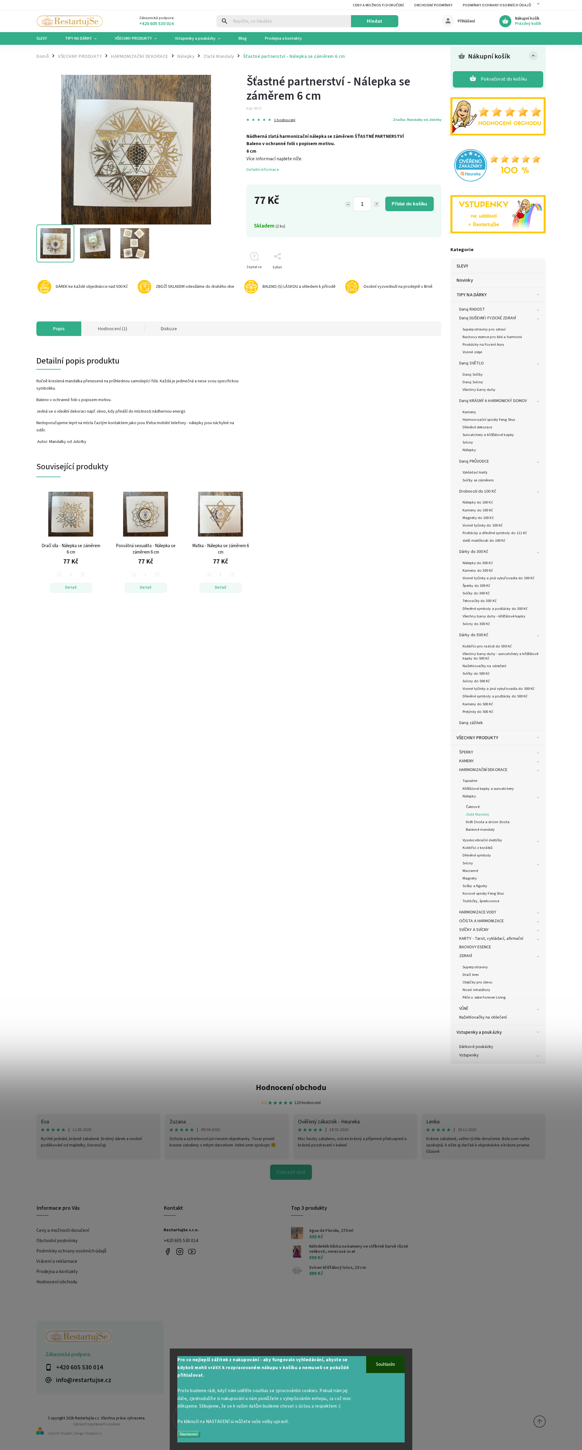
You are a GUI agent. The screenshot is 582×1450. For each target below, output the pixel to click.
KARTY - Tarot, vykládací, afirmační (491, 939)
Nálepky (469, 450)
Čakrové (473, 807)
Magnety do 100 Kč (478, 517)
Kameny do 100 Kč (478, 510)
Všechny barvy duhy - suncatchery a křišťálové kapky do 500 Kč (501, 656)
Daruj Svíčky (473, 374)
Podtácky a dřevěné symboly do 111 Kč (495, 533)
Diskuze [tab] (169, 328)
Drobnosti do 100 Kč (477, 491)
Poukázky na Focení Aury (483, 344)
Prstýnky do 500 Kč (478, 711)
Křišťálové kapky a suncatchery (488, 788)
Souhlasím (385, 1364)
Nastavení (189, 1434)
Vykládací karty (475, 472)
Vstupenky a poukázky (479, 1032)
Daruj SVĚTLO (471, 363)
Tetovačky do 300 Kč (480, 601)
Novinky (465, 280)
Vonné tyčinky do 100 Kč (483, 525)
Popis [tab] (59, 328)
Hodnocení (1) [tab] (112, 328)
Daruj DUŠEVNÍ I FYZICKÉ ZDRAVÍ (487, 318)
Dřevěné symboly (477, 855)
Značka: (417, 119)
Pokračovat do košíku (504, 79)
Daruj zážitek (471, 723)
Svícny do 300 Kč (476, 624)
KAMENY (466, 761)
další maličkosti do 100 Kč (484, 540)
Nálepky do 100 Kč (478, 502)
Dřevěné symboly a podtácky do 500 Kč (495, 696)
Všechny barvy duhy (479, 389)
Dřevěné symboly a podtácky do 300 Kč (495, 608)
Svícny (468, 442)
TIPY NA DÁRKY (472, 294)
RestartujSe (192, 1251)
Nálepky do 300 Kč (478, 563)
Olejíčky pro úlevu (477, 982)
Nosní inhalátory (476, 990)
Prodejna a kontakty (57, 1271)
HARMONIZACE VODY (478, 912)
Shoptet (66, 1433)
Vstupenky (469, 1055)
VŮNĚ (463, 1009)
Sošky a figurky (475, 886)
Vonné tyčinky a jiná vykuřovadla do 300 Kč (498, 578)
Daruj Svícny (473, 382)
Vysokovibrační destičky (482, 840)
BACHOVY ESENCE (475, 947)
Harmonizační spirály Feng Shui (489, 419)
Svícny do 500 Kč (476, 681)
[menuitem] (46, 38)
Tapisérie (470, 780)
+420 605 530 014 (181, 1240)
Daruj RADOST (472, 309)
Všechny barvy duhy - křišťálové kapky (494, 616)
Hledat (374, 21)
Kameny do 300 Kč (478, 570)
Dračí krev (471, 974)
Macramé (470, 870)
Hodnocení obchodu (291, 1087)
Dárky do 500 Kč (474, 635)
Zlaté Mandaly (477, 814)
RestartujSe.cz (167, 1251)
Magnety (470, 878)
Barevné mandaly (480, 829)
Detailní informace (262, 170)
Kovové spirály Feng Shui (483, 893)
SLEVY (463, 266)
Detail (71, 587)
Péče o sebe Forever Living (484, 997)
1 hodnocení (284, 120)
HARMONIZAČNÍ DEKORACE (483, 770)
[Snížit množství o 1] (348, 204)
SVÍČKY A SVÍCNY (474, 930)
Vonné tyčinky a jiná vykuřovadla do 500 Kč (498, 688)
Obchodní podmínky (433, 5)
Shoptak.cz (93, 1433)
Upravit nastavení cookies (97, 1424)
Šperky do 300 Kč (476, 585)
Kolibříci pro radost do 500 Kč (487, 646)
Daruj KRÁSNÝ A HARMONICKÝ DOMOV (493, 401)
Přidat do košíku (409, 203)
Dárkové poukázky (476, 1047)
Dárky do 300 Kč (474, 552)
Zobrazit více (291, 1172)
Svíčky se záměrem (478, 480)
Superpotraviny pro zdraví (484, 329)
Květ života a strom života (488, 822)
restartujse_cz (179, 1251)
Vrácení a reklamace (56, 1261)
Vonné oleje (472, 352)
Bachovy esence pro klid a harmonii (492, 337)
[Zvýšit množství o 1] (376, 204)
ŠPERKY (466, 752)
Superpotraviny (475, 967)
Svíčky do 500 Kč (476, 673)
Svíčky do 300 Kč (476, 593)
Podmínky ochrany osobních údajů (497, 5)
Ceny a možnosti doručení (378, 5)
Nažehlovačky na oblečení (484, 666)
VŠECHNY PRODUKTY (478, 737)
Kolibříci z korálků (478, 847)
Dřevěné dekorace (477, 427)
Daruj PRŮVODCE (474, 461)
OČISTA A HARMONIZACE (481, 921)
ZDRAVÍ (465, 956)
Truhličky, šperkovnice (481, 901)
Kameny (469, 412)
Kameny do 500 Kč (478, 704)
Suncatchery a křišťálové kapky (488, 434)
